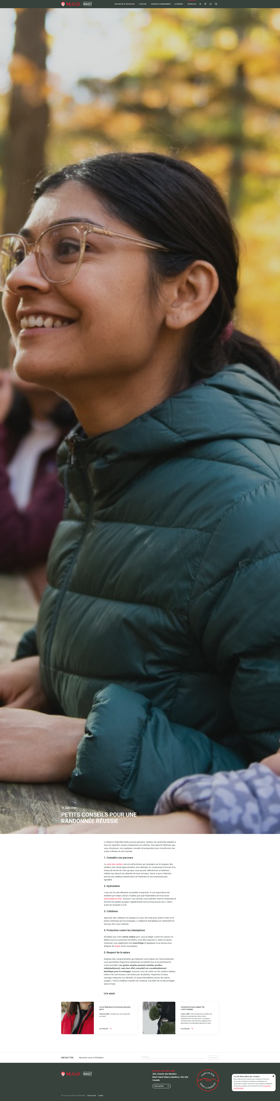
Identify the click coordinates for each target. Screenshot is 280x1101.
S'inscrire (213, 1058)
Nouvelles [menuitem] (192, 4)
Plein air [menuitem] (143, 4)
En (200, 4)
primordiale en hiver (113, 898)
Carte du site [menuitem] (91, 1095)
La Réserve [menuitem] (179, 4)
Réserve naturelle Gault (163, 1071)
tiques (118, 946)
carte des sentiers (115, 864)
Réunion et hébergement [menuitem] (161, 4)
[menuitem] (76, 4)
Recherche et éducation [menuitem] (125, 4)
